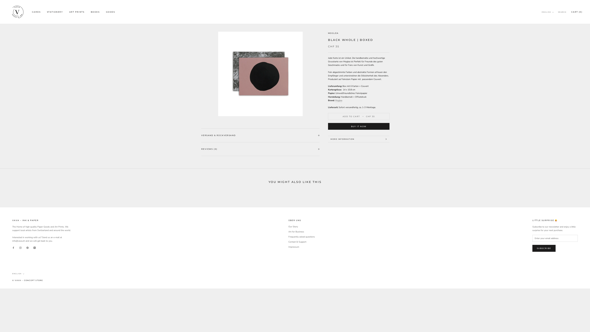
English (546, 12)
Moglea (333, 33)
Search (562, 12)
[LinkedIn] (34, 247)
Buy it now (359, 126)
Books (95, 12)
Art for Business (296, 231)
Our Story (293, 226)
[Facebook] (13, 247)
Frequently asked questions (301, 236)
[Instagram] (20, 247)
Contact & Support (297, 241)
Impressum (293, 246)
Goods (110, 12)
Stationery (55, 12)
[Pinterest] (27, 247)
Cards (36, 12)
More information (342, 139)
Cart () (576, 12)
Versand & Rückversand (218, 135)
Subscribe (544, 248)
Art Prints (76, 12)
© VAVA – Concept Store (27, 280)
